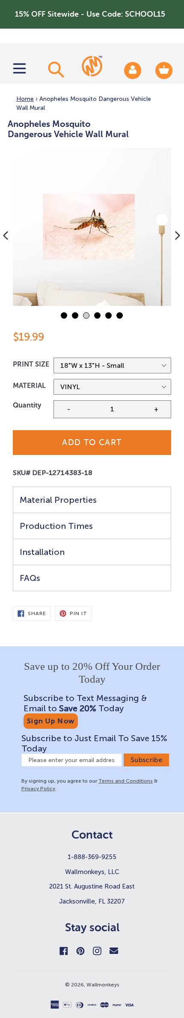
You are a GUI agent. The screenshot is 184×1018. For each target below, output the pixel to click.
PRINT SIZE (31, 364)
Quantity (27, 405)
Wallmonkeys (102, 985)
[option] (92, 227)
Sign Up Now (50, 721)
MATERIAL (29, 385)
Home (25, 99)
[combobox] (54, 69)
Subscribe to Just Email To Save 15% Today (94, 743)
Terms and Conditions (125, 781)
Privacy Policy (38, 789)
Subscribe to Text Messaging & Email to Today (85, 703)
